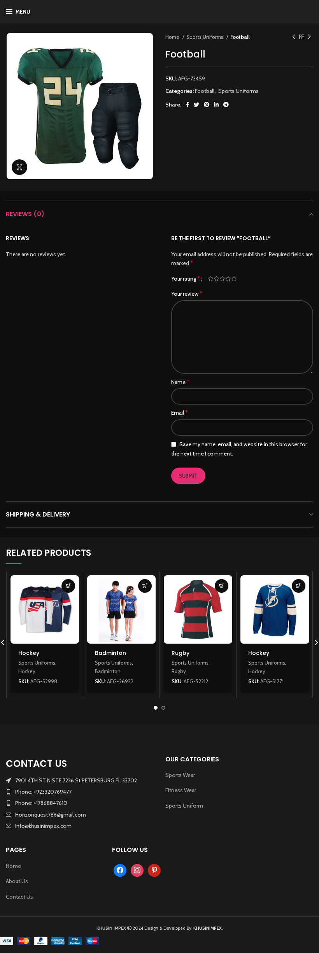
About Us (17, 881)
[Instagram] (137, 869)
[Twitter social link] (196, 104)
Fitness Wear (180, 790)
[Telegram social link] (226, 104)
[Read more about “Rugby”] (221, 586)
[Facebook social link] (187, 104)
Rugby (180, 653)
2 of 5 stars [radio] (216, 278)
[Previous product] (294, 37)
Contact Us (19, 896)
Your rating (185, 279)
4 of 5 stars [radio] (228, 278)
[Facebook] (120, 869)
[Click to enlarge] (19, 167)
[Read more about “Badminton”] (145, 586)
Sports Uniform (184, 805)
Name (180, 382)
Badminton (110, 653)
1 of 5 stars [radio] (211, 278)
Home (173, 37)
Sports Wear (180, 774)
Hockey (28, 653)
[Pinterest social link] (207, 104)
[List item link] (80, 791)
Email (179, 412)
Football (240, 37)
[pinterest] (154, 869)
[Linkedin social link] (216, 104)
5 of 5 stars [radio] (234, 278)
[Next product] (309, 37)
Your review (186, 293)
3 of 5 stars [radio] (222, 278)
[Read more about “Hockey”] (68, 586)
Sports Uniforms (205, 37)
